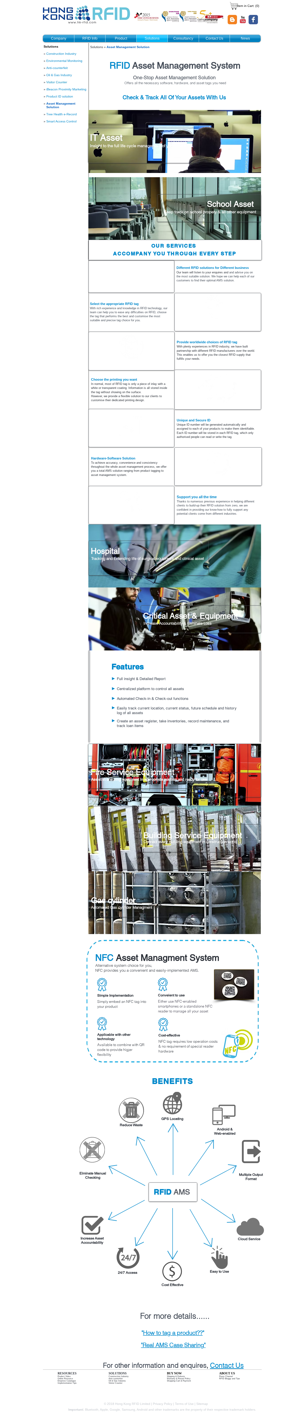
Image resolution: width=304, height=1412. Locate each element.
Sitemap (202, 1404)
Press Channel (226, 1376)
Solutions (97, 47)
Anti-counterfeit (116, 1378)
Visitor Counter (56, 82)
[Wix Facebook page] (253, 19)
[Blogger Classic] (232, 19)
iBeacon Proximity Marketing (66, 89)
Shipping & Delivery (176, 1376)
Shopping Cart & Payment (179, 1381)
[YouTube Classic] (242, 19)
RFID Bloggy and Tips (229, 1378)
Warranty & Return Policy (179, 1378)
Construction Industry (119, 1376)
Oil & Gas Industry (117, 1381)
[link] (247, 6)
